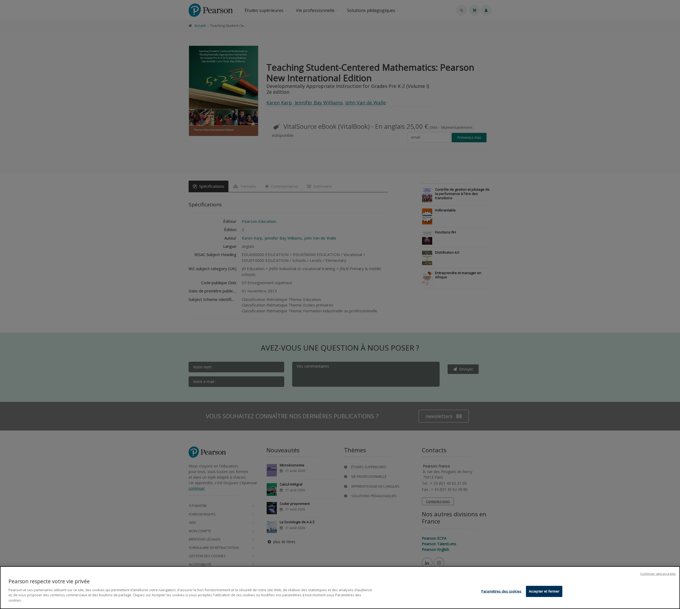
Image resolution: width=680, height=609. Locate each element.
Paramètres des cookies (501, 591)
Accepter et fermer (544, 591)
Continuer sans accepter (658, 574)
